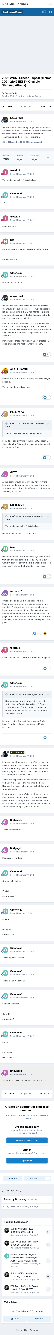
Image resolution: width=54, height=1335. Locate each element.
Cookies (34, 1330)
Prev (10, 106)
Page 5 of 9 (26, 106)
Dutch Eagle (11, 93)
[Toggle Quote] (6, 423)
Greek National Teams (30, 96)
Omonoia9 (39, 423)
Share (13, 1178)
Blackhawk (15, 1235)
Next (43, 106)
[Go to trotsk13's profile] (5, 172)
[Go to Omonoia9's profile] (5, 195)
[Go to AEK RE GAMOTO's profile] (5, 371)
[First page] (4, 106)
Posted (22, 121)
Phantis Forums (15, 4)
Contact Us (21, 1330)
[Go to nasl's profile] (5, 241)
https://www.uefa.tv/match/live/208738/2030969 (25, 249)
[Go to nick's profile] (5, 549)
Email (16, 1318)
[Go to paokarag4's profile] (5, 120)
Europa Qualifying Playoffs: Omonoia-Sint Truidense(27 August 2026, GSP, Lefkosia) (24, 1257)
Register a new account (27, 1140)
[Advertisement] (27, 44)
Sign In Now (27, 1160)
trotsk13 (38, 516)
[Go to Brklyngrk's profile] (5, 822)
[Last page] (50, 106)
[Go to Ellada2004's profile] (5, 414)
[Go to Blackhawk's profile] (5, 754)
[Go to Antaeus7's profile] (5, 593)
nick (36, 694)
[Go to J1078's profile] (5, 474)
